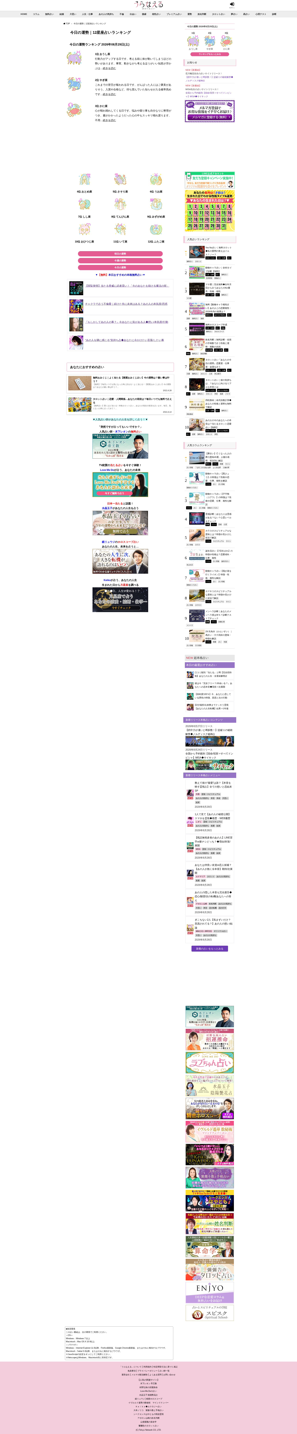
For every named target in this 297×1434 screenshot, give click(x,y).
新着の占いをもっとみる (209, 948)
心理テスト (261, 14)
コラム (36, 14)
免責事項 (132, 1371)
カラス (197, 544)
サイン (227, 464)
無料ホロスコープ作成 (216, 325)
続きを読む (109, 68)
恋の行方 (222, 908)
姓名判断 (202, 14)
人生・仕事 (87, 14)
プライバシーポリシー (148, 1371)
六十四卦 (198, 645)
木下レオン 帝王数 (148, 1383)
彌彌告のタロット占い (148, 1426)
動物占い (218, 278)
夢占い (234, 14)
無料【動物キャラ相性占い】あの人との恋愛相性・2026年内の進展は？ (218, 308)
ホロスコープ (219, 331)
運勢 (189, 14)
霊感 (220, 524)
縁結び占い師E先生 (204, 931)
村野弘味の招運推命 (149, 1387)
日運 (188, 373)
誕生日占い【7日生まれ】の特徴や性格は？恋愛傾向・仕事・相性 (219, 554)
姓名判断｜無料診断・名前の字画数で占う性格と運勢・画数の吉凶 (218, 343)
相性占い (156, 14)
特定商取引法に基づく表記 (165, 1367)
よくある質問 (155, 1375)
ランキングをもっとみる (210, 54)
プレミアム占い (174, 14)
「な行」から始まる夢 (203, 467)
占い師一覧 (164, 1371)
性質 (225, 642)
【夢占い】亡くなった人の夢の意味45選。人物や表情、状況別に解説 (218, 457)
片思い (73, 14)
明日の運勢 (120, 254)
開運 (221, 464)
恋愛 (188, 318)
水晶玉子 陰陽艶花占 (148, 1395)
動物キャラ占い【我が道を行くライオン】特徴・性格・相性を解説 (218, 574)
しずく (198, 822)
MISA (198, 849)
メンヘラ (190, 625)
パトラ (227, 394)
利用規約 (148, 1367)
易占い (246, 14)
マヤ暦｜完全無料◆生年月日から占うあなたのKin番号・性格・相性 (218, 287)
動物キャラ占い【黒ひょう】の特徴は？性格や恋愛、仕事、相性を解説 (217, 477)
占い (229, 258)
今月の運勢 (120, 267)
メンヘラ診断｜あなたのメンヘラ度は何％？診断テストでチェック (218, 614)
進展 (202, 318)
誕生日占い (225, 561)
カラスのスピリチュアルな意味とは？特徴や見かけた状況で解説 (218, 534)
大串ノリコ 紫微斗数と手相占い (148, 1410)
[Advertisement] (120, 149)
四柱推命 (190, 414)
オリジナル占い (220, 931)
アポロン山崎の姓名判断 (149, 1418)
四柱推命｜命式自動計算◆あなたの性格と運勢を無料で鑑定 (218, 403)
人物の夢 (226, 467)
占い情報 (190, 467)
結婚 (62, 14)
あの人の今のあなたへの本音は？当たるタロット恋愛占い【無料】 (218, 423)
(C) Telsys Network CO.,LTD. (148, 1430)
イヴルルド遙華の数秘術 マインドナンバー (148, 1403)
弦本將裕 (209, 278)
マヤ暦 (189, 298)
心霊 (225, 524)
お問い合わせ (169, 1375)
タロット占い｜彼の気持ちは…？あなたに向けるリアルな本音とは (218, 383)
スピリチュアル (218, 541)
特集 (223, 328)
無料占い (49, 14)
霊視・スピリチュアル (211, 794)
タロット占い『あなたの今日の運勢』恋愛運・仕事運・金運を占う (218, 363)
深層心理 (221, 621)
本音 (216, 394)
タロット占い (218, 14)
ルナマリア (200, 876)
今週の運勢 (120, 260)
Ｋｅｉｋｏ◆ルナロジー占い (149, 1407)
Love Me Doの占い (148, 1391)
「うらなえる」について (131, 1367)
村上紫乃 (218, 373)
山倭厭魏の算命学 (148, 1422)
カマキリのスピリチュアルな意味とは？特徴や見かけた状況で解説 (218, 594)
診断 (274, 14)
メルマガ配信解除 (139, 1375)
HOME (24, 14)
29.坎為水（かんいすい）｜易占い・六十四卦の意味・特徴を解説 (218, 634)
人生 (210, 373)
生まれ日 (190, 565)
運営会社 (126, 1375)
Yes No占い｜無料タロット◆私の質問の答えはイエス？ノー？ (218, 251)
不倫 (122, 14)
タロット (198, 261)
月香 (198, 794)
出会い (133, 14)
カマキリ (198, 605)
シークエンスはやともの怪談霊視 (148, 1414)
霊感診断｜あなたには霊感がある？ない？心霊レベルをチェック (218, 517)
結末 (198, 802)
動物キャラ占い (192, 487)
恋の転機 (213, 908)
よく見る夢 (217, 467)
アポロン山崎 (201, 904)
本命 (218, 798)
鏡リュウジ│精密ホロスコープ (148, 1399)
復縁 (144, 14)
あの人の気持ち (106, 14)
